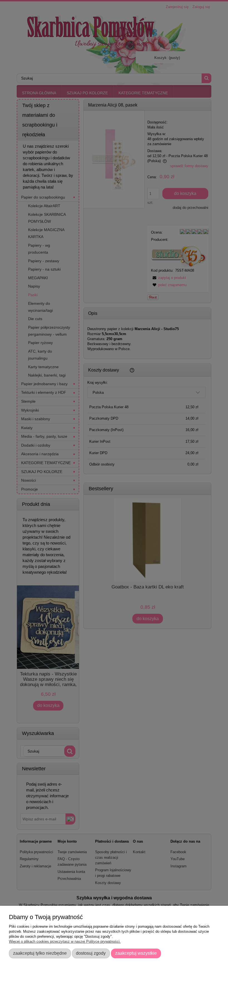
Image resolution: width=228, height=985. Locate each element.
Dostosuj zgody (91, 953)
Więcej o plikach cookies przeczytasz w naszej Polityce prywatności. (65, 941)
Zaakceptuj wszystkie (136, 953)
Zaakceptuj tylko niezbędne (40, 953)
